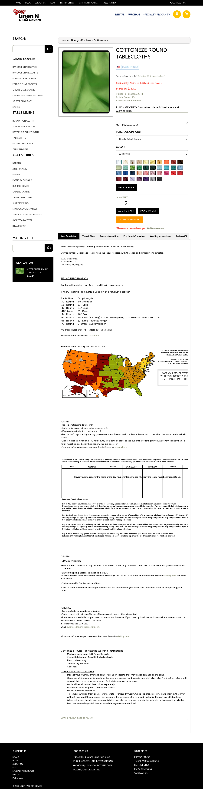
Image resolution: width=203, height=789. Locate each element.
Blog (28, 3)
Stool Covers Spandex (25, 209)
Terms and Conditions (146, 761)
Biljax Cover (19, 226)
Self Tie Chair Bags (22, 101)
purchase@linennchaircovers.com (83, 627)
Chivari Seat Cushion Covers (28, 95)
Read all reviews (85, 717)
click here (94, 335)
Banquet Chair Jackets (25, 73)
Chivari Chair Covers (24, 90)
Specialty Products (23, 771)
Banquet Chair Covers (25, 67)
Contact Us (179, 3)
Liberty (75, 40)
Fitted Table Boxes (23, 144)
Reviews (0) (181, 236)
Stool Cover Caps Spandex (27, 214)
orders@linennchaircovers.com (93, 765)
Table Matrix (109, 3)
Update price (126, 187)
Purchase (86, 40)
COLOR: (120, 147)
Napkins (17, 163)
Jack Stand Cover (22, 220)
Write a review (155, 228)
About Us (40, 3)
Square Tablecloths (24, 126)
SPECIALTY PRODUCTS (156, 14)
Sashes (16, 107)
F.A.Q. (52, 3)
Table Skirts (19, 138)
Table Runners (20, 149)
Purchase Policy (143, 769)
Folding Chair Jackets (25, 84)
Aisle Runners (20, 169)
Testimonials (67, 3)
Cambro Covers (21, 192)
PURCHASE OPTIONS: (128, 131)
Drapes (16, 174)
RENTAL (119, 14)
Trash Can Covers (22, 197)
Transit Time (88, 236)
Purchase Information (134, 236)
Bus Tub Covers (21, 186)
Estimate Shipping (129, 219)
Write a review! (68, 717)
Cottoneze (100, 40)
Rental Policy (141, 765)
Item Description (69, 236)
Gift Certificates (88, 3)
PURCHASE (134, 14)
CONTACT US (141, 773)
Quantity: (122, 197)
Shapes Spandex (21, 203)
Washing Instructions (160, 236)
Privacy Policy (142, 757)
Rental (16, 774)
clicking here (121, 447)
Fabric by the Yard (22, 180)
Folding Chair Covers (24, 78)
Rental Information (109, 236)
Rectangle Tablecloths (26, 132)
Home (18, 3)
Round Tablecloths (24, 121)
